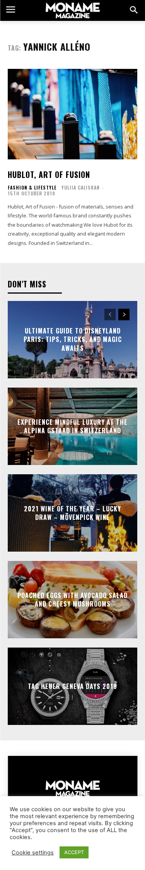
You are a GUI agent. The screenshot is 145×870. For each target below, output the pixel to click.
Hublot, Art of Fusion (49, 174)
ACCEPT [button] (74, 852)
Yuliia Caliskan (80, 187)
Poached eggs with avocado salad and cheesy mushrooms (72, 599)
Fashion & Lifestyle (32, 187)
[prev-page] (110, 314)
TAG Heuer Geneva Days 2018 (72, 686)
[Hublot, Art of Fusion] (72, 114)
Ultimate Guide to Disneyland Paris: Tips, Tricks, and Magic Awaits (73, 339)
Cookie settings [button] (33, 852)
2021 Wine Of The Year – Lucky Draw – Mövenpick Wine (72, 513)
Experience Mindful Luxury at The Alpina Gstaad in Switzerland (72, 426)
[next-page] (124, 314)
